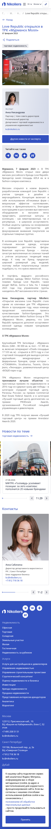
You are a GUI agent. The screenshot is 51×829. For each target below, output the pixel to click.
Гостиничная (9, 648)
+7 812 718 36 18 (10, 754)
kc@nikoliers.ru (12, 129)
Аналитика (8, 701)
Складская (7, 635)
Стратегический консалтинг (17, 676)
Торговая (7, 631)
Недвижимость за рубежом (17, 652)
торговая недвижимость (15, 46)
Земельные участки (13, 640)
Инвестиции (9, 684)
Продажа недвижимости (15, 693)
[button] (30, 4)
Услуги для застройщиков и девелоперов (24, 664)
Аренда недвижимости (14, 688)
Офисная (7, 627)
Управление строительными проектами (24, 672)
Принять (25, 819)
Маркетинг (8, 705)
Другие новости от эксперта (25, 138)
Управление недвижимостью (18, 668)
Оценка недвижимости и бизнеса (20, 680)
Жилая (5, 644)
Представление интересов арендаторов (24, 697)
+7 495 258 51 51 (10, 731)
